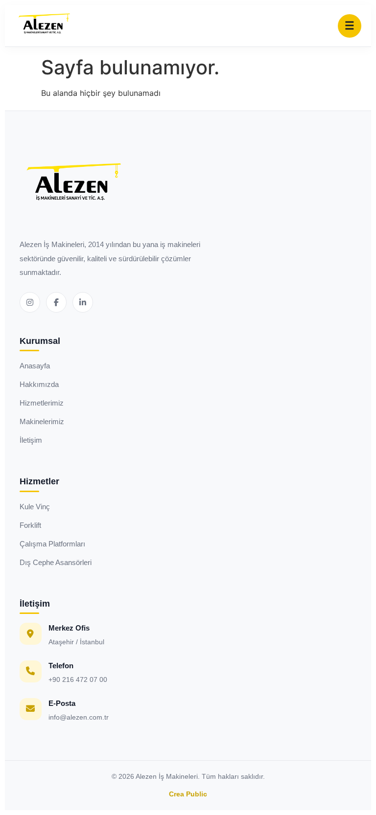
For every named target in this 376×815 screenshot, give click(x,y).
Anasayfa (35, 366)
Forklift (30, 525)
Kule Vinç (35, 506)
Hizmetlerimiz (42, 403)
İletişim (31, 440)
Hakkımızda (39, 384)
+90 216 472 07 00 (77, 679)
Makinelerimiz (42, 421)
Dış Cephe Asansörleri (56, 562)
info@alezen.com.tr (78, 717)
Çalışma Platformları (52, 544)
